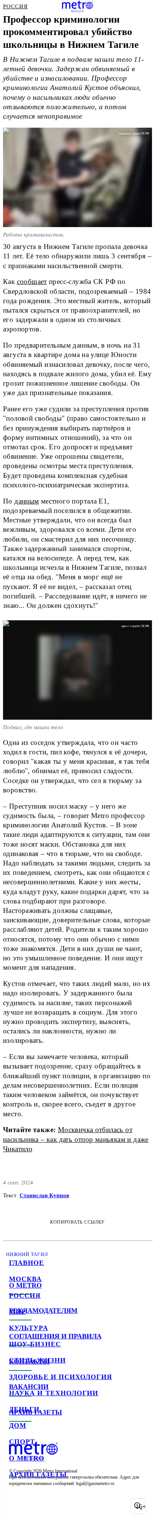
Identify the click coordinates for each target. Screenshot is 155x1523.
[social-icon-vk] (16, 1506)
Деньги (24, 1409)
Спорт (22, 1441)
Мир (17, 1311)
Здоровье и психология (60, 1377)
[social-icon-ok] (55, 1506)
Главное (26, 1263)
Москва (25, 1279)
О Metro (27, 1458)
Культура (28, 1328)
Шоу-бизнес (35, 1344)
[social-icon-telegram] (36, 1506)
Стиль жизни (37, 1360)
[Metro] (77, 6)
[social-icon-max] (75, 1506)
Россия (25, 1295)
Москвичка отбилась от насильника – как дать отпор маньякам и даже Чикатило (76, 1139)
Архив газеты (38, 1474)
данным (26, 501)
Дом (17, 1425)
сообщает (32, 281)
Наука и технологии (53, 1393)
